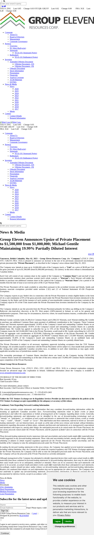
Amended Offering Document (21, 62)
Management (15, 39)
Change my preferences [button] (65, 526)
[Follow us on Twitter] (5, 6)
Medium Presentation (8, 492)
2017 (17, 109)
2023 (17, 95)
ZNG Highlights (6, 487)
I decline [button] (68, 521)
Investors (8, 59)
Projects (8, 44)
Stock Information (17, 71)
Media (12, 111)
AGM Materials (16, 80)
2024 (17, 93)
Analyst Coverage (17, 77)
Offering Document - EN (24, 64)
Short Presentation (7, 489)
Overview (14, 46)
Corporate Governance (18, 41)
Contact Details (16, 116)
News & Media (11, 84)
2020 (17, 102)
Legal (34, 513)
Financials (14, 75)
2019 (17, 105)
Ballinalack (14, 55)
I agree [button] (57, 521)
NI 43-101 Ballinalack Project (26, 57)
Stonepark (14, 50)
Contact (8, 114)
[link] (63, 515)
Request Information (18, 118)
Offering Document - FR (24, 66)
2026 (17, 89)
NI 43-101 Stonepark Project (26, 53)
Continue (5, 533)
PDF (90, 254)
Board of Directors (17, 37)
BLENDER (24, 516)
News (12, 86)
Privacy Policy (63, 515)
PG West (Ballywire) (18, 48)
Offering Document (17, 68)
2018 (17, 107)
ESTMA (13, 82)
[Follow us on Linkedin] (3, 6)
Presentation (14, 73)
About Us (13, 35)
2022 (17, 98)
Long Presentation (7, 494)
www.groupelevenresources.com (12, 373)
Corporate (9, 32)
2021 (17, 100)
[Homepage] (47, 28)
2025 (17, 91)
